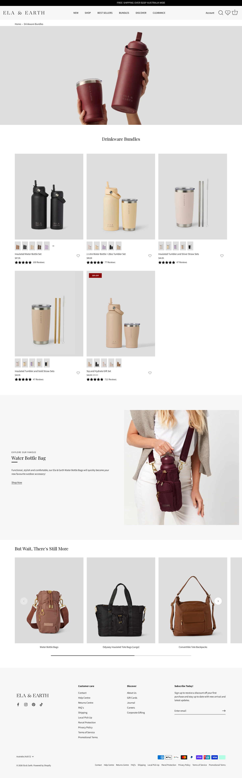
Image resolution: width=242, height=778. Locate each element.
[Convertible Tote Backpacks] (193, 600)
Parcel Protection (87, 722)
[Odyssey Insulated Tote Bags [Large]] (121, 600)
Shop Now (17, 482)
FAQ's (81, 707)
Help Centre (84, 697)
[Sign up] (224, 710)
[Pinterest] (33, 704)
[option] (121, 75)
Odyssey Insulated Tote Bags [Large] (121, 647)
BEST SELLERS (104, 12)
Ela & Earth (27, 765)
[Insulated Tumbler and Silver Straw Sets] (192, 196)
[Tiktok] (41, 704)
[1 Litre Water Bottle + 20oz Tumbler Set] (121, 196)
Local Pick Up (85, 717)
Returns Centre (85, 702)
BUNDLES (124, 12)
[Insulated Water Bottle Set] (49, 196)
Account (210, 12)
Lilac (47, 246)
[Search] (220, 12)
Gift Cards (132, 697)
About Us (131, 692)
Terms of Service (86, 732)
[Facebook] (18, 704)
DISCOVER (141, 12)
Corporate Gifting (136, 712)
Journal (131, 702)
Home (18, 24)
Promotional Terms (88, 737)
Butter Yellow (97, 246)
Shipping (82, 712)
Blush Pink (90, 246)
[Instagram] (25, 704)
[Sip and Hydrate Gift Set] (121, 313)
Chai (32, 246)
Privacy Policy (85, 727)
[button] (78, 256)
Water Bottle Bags (49, 647)
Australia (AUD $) (23, 756)
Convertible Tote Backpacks (193, 647)
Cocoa (39, 246)
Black (25, 246)
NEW (75, 12)
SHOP (88, 12)
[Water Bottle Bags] (49, 600)
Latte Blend (111, 363)
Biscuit (18, 246)
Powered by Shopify (42, 765)
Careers (131, 707)
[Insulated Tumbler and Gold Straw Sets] (49, 313)
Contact (82, 692)
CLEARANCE (159, 12)
